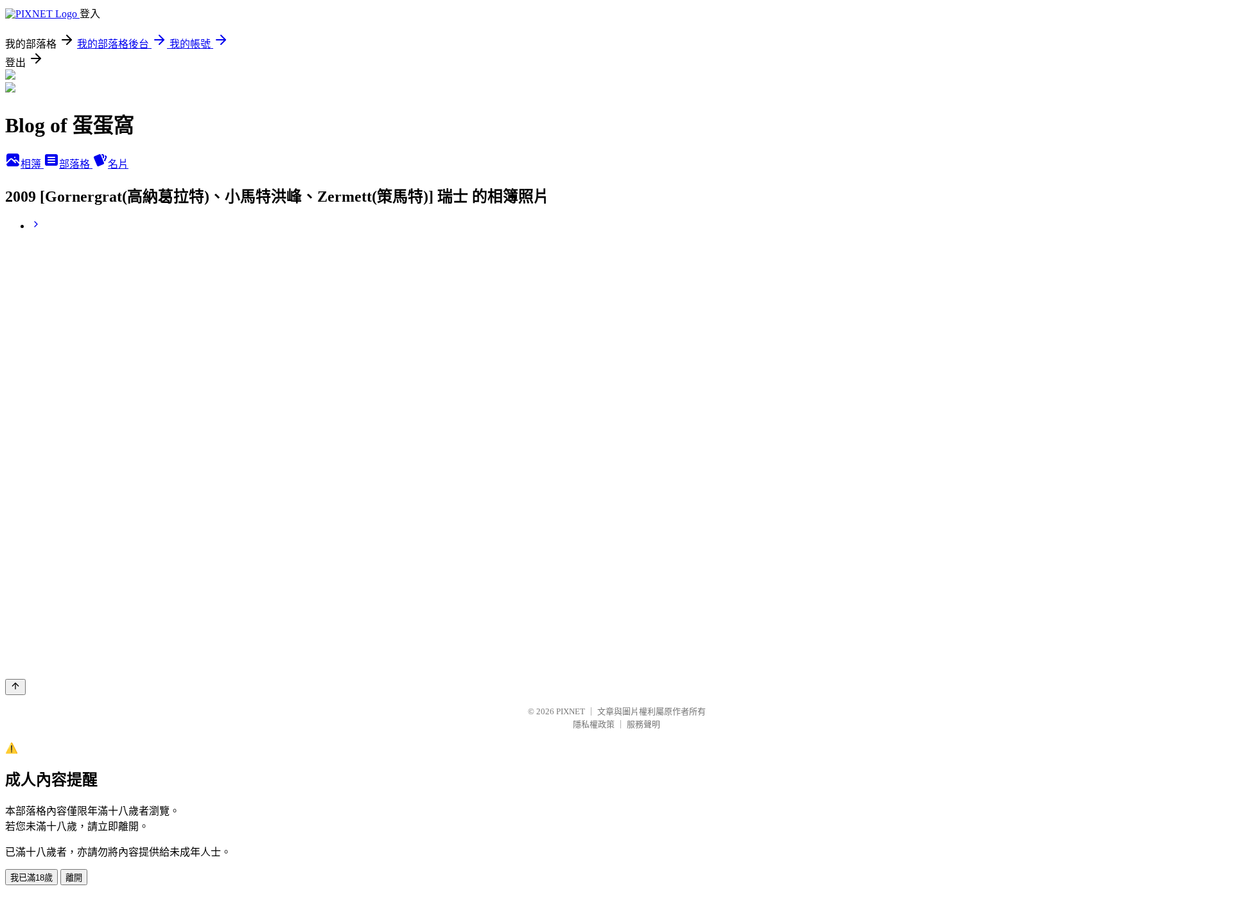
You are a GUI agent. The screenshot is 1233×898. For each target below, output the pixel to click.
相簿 (32, 164)
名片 (118, 164)
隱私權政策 (594, 724)
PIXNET (570, 711)
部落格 (75, 164)
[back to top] (15, 687)
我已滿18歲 (31, 878)
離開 (74, 878)
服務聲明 (643, 724)
